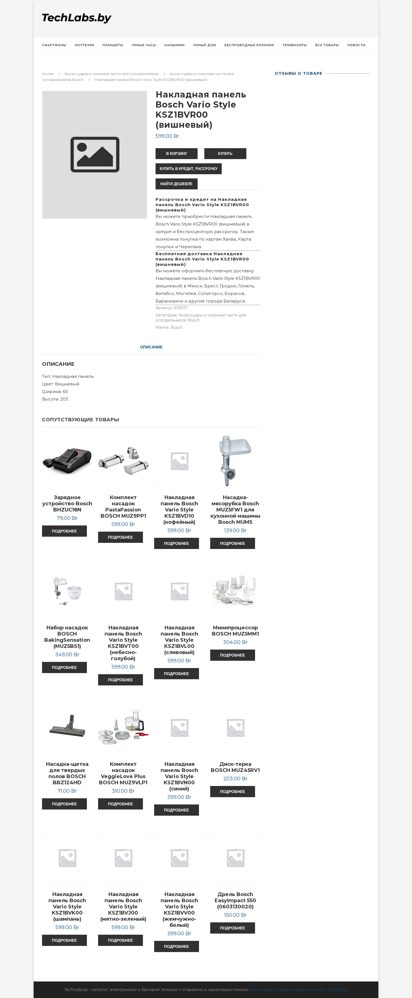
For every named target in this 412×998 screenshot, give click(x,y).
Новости (356, 45)
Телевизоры (295, 45)
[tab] (151, 347)
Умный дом (204, 45)
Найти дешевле (176, 184)
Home (48, 73)
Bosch (176, 327)
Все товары (327, 45)
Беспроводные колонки (249, 45)
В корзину (176, 154)
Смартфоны (54, 45)
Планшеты (113, 45)
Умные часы (144, 45)
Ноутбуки (84, 45)
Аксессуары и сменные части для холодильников (111, 73)
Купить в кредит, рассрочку (188, 169)
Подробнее (64, 531)
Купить (225, 154)
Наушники (175, 45)
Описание (151, 347)
